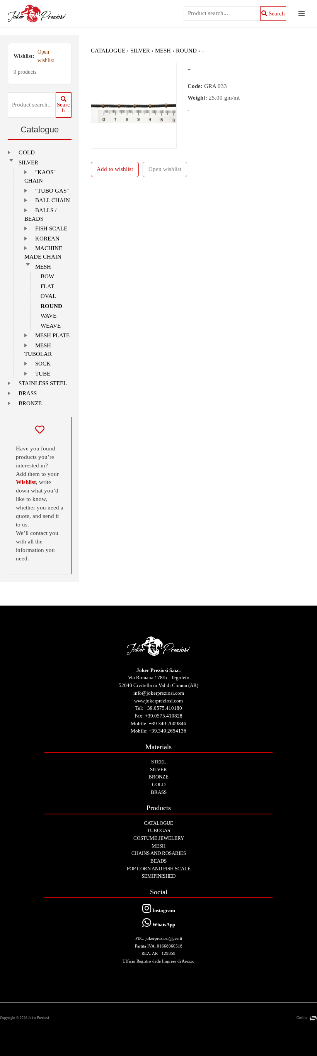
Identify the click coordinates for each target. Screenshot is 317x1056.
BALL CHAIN (52, 200)
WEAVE (51, 326)
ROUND (51, 306)
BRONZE (30, 403)
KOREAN (47, 238)
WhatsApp (163, 924)
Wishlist (26, 482)
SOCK (43, 363)
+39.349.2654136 (167, 731)
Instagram (163, 910)
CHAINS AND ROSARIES (158, 853)
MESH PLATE (52, 335)
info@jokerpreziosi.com (158, 693)
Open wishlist (45, 56)
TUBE (42, 374)
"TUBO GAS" (52, 191)
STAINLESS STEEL (43, 383)
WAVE (48, 316)
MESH (43, 267)
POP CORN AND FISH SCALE (159, 869)
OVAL (48, 296)
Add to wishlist (115, 169)
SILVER (28, 162)
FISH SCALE (51, 228)
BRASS (28, 393)
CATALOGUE (108, 50)
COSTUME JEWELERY (158, 838)
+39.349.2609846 (167, 723)
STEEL (158, 762)
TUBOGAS (158, 830)
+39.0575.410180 (163, 708)
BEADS (158, 861)
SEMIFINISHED (158, 876)
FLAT (47, 286)
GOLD (27, 152)
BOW (47, 276)
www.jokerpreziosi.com (158, 701)
